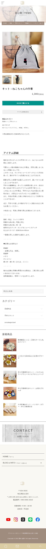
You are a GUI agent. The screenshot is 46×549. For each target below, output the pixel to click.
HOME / (8, 456)
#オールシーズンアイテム (9, 127)
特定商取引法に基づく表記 (30, 533)
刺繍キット (5, 121)
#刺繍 (20, 127)
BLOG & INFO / (15, 463)
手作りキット (13, 121)
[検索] (41, 291)
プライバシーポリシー (14, 533)
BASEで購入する (23, 103)
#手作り (26, 127)
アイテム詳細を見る (23, 111)
